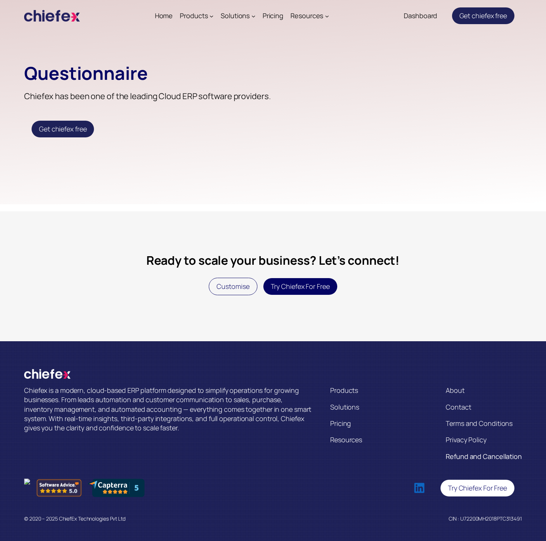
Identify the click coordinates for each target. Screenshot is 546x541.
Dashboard (420, 15)
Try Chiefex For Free (300, 286)
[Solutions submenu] (253, 16)
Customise (233, 286)
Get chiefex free (483, 15)
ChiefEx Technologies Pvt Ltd (92, 518)
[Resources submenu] (327, 16)
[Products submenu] (211, 16)
